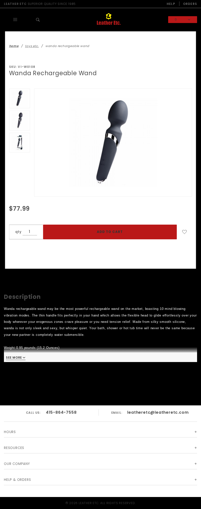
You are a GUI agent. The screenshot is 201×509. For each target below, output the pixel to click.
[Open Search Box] (38, 19)
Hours (10, 432)
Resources (14, 448)
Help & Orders (17, 479)
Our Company (17, 463)
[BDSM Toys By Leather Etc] (108, 19)
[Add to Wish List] (184, 232)
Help (171, 4)
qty (18, 232)
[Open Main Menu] (15, 19)
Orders (190, 4)
